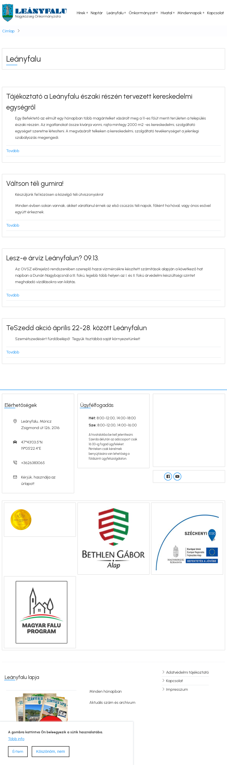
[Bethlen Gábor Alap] (113, 538)
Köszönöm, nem (50, 751)
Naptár (97, 12)
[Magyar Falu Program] (40, 611)
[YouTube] (177, 477)
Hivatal (166, 12)
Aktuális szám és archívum (112, 702)
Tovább (12, 150)
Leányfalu (41, 11)
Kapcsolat (215, 12)
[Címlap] (7, 12)
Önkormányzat (142, 12)
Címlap (8, 31)
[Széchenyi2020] (187, 538)
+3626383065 (33, 462)
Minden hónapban (105, 691)
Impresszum (177, 689)
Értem (17, 751)
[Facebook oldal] (168, 477)
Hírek (81, 12)
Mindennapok (189, 12)
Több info (16, 738)
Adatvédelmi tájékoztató (187, 672)
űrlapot (27, 483)
